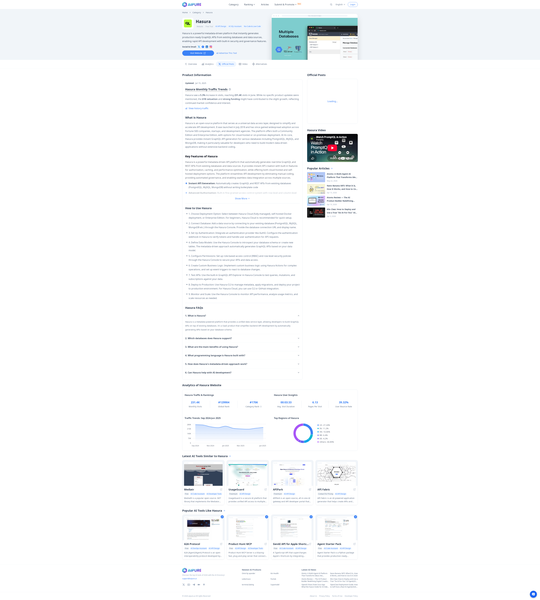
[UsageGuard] (248, 475)
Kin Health (275, 573)
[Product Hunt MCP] (248, 529)
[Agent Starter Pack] (336, 529)
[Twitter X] (183, 584)
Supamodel (275, 585)
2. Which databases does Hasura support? (208, 338)
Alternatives (261, 64)
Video (245, 64)
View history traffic (199, 108)
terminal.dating (248, 585)
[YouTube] (188, 584)
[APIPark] (292, 475)
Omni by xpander (248, 573)
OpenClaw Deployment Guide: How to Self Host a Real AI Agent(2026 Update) (344, 586)
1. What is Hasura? (195, 315)
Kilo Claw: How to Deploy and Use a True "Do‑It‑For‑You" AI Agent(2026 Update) (344, 580)
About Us (313, 596)
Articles (265, 4)
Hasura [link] (209, 12)
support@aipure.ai (189, 578)
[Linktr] (203, 584)
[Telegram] (193, 584)
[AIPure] (191, 4)
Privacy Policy (324, 596)
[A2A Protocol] (203, 529)
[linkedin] (206, 46)
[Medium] (198, 584)
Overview (192, 64)
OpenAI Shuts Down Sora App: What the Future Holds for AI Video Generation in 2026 (315, 586)
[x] (199, 46)
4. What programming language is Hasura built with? (215, 355)
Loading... (332, 101)
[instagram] (210, 46)
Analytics (209, 64)
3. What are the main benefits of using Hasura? (211, 346)
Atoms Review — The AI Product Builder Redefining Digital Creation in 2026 (315, 580)
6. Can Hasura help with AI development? (208, 372)
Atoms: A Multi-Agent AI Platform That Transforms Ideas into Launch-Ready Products (314, 574)
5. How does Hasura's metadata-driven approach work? (216, 364)
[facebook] (203, 46)
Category (233, 4)
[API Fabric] (336, 475)
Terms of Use (337, 596)
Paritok (273, 579)
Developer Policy (351, 596)
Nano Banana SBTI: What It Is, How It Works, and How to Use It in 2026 (344, 574)
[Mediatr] (203, 475)
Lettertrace (246, 579)
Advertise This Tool (228, 53)
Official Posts (228, 64)
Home (185, 12)
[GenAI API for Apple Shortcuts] (292, 529)
